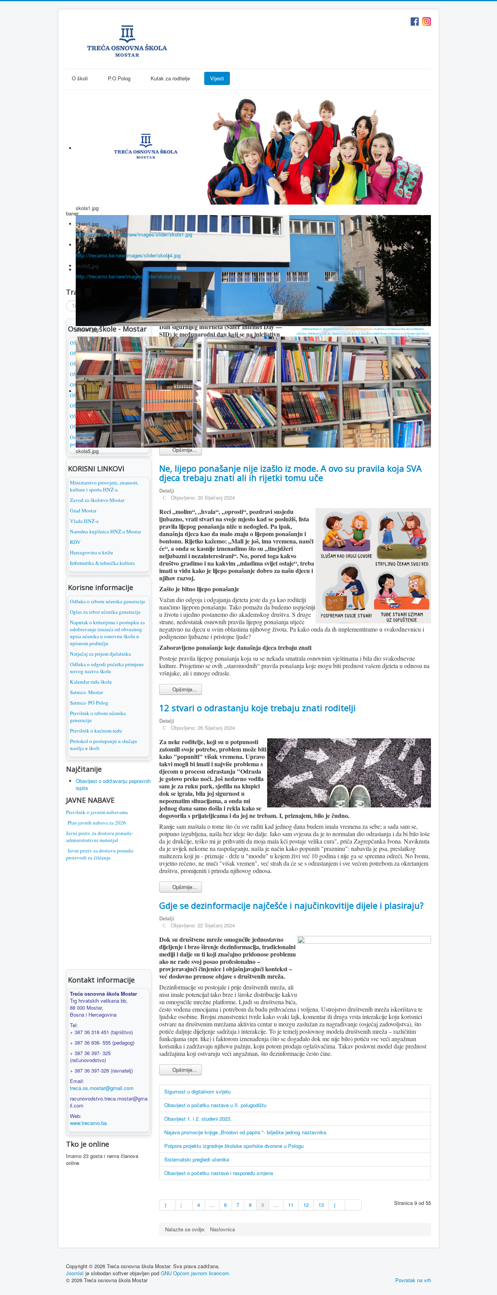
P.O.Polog (119, 78)
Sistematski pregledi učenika (196, 1159)
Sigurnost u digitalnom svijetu (197, 1091)
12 (306, 1204)
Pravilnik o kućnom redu (96, 730)
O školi (80, 78)
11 (291, 1204)
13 (321, 1204)
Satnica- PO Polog (89, 702)
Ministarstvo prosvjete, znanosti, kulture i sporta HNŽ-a (104, 486)
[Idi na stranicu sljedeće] (337, 1205)
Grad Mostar (83, 510)
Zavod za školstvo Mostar (97, 499)
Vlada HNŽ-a (84, 520)
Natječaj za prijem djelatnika (100, 653)
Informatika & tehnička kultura (102, 562)
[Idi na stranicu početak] (167, 1205)
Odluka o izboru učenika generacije (107, 601)
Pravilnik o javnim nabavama (97, 812)
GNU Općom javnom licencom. (196, 1273)
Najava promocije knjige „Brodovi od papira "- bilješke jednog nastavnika (245, 1132)
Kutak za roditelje (170, 78)
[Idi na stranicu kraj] (353, 1205)
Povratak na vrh (413, 1280)
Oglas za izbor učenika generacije (105, 611)
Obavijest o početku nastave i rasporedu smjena (218, 1173)
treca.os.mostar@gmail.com (102, 1088)
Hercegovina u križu (91, 552)
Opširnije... (184, 449)
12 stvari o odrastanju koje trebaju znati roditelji (257, 707)
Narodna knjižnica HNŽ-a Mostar (105, 531)
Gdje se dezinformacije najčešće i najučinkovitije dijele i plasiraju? (291, 905)
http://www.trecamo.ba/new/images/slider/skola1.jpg (134, 234)
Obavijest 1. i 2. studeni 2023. (198, 1118)
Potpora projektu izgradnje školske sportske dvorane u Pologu (234, 1145)
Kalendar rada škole (91, 681)
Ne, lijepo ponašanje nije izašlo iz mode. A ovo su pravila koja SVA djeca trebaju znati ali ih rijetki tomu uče (290, 472)
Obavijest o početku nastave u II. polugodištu (215, 1105)
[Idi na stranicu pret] (184, 1205)
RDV (75, 541)
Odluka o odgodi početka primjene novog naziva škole (107, 668)
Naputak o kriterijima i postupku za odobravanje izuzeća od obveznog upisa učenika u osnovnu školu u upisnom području (107, 633)
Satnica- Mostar (86, 692)
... (212, 1204)
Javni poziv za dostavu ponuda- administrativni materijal (99, 837)
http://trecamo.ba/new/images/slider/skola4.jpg (128, 255)
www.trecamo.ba (88, 1123)
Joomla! (75, 1273)
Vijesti (217, 78)
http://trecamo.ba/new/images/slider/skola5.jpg (128, 276)
